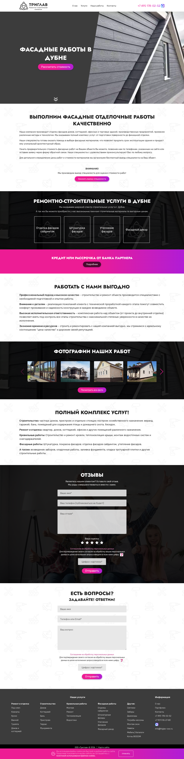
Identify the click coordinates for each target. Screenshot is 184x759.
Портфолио (160, 708)
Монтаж (70, 708)
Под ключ (15, 708)
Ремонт (70, 712)
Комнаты (15, 712)
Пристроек (45, 720)
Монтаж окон (133, 724)
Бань (42, 716)
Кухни (14, 716)
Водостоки (72, 720)
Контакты (111, 6)
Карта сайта (103, 747)
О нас (75, 6)
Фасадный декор (106, 729)
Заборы (130, 712)
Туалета (15, 724)
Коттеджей (45, 712)
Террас (43, 724)
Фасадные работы (107, 704)
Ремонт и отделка (20, 704)
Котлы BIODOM (134, 736)
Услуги (84, 6)
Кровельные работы (77, 704)
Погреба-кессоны (135, 720)
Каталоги (140, 732)
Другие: (131, 704)
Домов (43, 708)
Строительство (47, 704)
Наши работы (97, 6)
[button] (161, 372)
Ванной (14, 720)
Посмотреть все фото (92, 390)
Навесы (130, 728)
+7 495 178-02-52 (149, 5)
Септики (131, 708)
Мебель (131, 732)
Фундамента (46, 728)
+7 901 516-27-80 (163, 720)
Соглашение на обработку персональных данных (92, 549)
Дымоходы (132, 716)
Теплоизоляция (74, 716)
